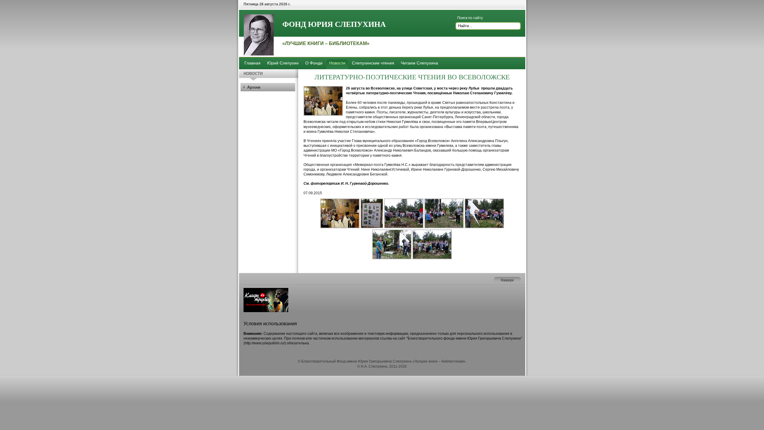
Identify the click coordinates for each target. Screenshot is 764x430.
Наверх (507, 280)
